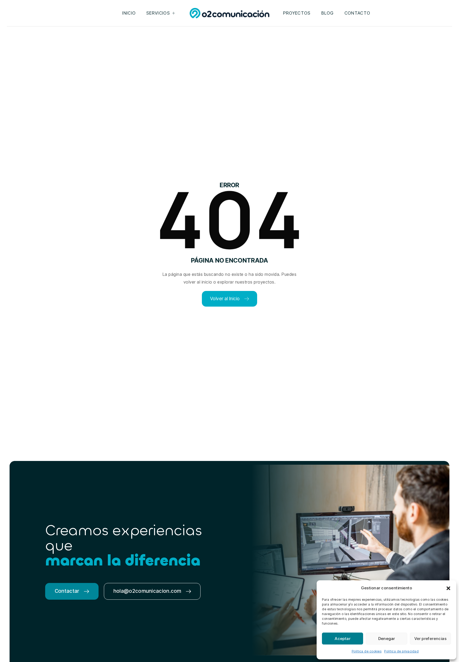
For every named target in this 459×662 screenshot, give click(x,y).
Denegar (386, 638)
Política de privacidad (401, 651)
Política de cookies (367, 651)
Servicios (158, 13)
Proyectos (297, 13)
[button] (448, 588)
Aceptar (342, 638)
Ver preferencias (430, 638)
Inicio (129, 13)
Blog (327, 13)
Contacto (357, 13)
